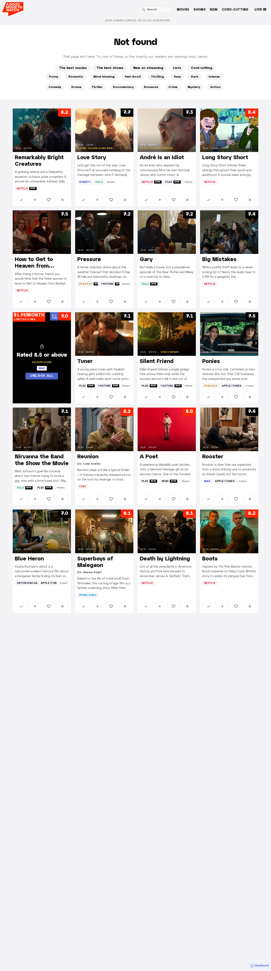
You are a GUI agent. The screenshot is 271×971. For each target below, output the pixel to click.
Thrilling (157, 76)
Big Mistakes (219, 259)
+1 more (249, 386)
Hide (62, 200)
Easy (177, 76)
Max (207, 481)
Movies (183, 9)
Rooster (212, 456)
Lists (177, 68)
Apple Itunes (231, 385)
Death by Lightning (165, 559)
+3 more (111, 182)
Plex (172, 182)
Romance (151, 87)
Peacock (88, 283)
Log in (260, 9)
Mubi (169, 481)
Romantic (75, 76)
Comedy (54, 87)
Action (215, 87)
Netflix (26, 188)
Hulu (98, 182)
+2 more (126, 284)
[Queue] (34, 200)
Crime (172, 87)
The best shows (110, 68)
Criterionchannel (27, 583)
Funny (53, 76)
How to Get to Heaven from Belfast (34, 266)
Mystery (194, 87)
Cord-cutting (235, 9)
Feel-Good (133, 76)
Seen (21, 200)
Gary (146, 259)
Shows (200, 9)
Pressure (89, 259)
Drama (76, 87)
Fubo (82, 486)
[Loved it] (48, 200)
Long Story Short (225, 157)
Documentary (123, 87)
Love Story (91, 157)
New (213, 9)
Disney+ (85, 182)
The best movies (73, 68)
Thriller (97, 87)
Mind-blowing (104, 76)
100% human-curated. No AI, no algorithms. (137, 20)
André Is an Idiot (162, 157)
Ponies (211, 361)
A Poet (149, 456)
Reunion (87, 456)
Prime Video (88, 595)
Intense (214, 76)
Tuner (85, 361)
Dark (194, 76)
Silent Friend (157, 361)
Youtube (110, 283)
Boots (210, 559)
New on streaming (148, 68)
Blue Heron (29, 559)
